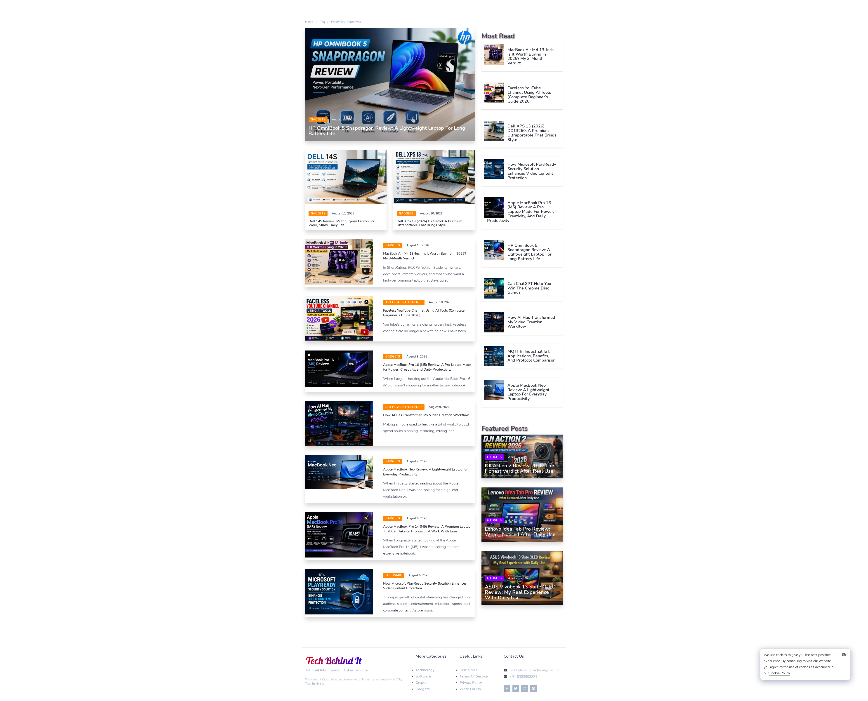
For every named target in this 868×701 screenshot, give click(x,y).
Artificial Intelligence (403, 302)
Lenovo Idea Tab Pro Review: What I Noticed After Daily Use (520, 532)
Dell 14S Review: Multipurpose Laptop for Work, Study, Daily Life (342, 223)
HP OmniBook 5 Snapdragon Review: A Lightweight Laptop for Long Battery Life (387, 131)
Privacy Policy (471, 682)
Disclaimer (468, 670)
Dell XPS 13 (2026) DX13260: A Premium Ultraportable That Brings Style (429, 223)
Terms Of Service (474, 676)
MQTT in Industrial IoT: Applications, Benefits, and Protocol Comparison (531, 356)
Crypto (421, 682)
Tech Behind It (314, 684)
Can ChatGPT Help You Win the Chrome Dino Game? (529, 288)
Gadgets (318, 120)
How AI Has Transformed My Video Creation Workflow (426, 415)
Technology (424, 670)
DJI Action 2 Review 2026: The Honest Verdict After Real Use (519, 468)
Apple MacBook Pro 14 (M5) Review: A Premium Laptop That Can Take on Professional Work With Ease (426, 529)
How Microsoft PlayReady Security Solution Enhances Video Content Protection (531, 171)
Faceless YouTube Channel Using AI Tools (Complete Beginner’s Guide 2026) (529, 94)
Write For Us (470, 689)
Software (423, 676)
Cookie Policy (779, 673)
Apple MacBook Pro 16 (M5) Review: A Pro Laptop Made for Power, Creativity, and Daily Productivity (427, 367)
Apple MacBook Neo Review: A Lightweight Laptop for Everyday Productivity (528, 392)
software (393, 575)
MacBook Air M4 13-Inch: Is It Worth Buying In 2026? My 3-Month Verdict (530, 56)
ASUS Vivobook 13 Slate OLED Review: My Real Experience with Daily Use (520, 592)
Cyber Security (356, 670)
